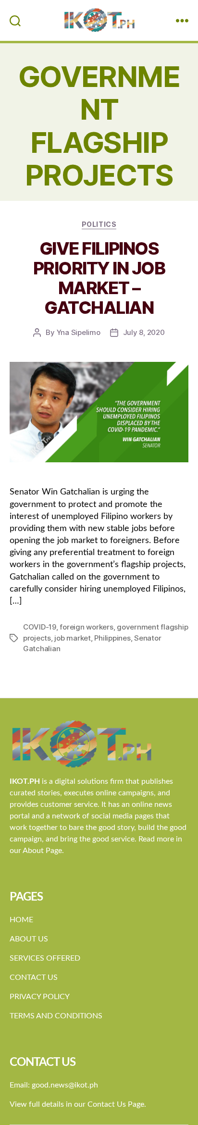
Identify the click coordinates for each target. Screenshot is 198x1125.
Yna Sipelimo (78, 332)
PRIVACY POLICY (40, 997)
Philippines (112, 638)
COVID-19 (39, 626)
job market (72, 638)
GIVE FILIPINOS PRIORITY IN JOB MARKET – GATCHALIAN (99, 278)
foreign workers (86, 626)
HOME (21, 920)
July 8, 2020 (144, 332)
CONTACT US (34, 977)
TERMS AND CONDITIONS (56, 1016)
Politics (99, 224)
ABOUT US (29, 939)
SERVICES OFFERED (45, 958)
